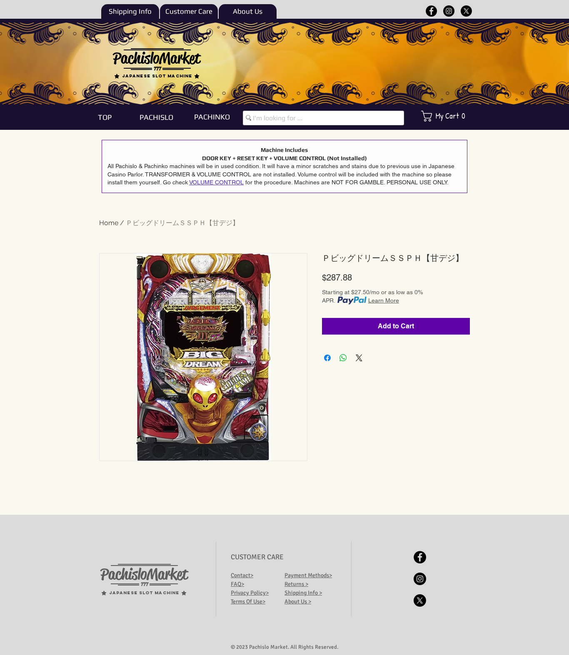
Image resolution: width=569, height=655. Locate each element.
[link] (449, 116)
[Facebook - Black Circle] (431, 11)
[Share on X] (359, 358)
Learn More (383, 300)
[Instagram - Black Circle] (448, 11)
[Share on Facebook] (327, 358)
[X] (466, 11)
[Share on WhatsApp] (343, 358)
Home (108, 223)
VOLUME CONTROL (216, 182)
